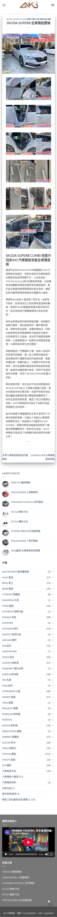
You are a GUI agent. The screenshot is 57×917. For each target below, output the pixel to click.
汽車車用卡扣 (9, 771)
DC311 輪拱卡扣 (19, 521)
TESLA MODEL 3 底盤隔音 (24, 492)
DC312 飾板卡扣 (19, 511)
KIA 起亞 (6, 645)
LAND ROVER (9, 651)
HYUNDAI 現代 (10, 628)
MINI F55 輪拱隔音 (21, 482)
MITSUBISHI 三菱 (11, 691)
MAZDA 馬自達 (10, 674)
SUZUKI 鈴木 (9, 742)
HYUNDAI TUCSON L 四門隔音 (27, 501)
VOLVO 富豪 (8, 759)
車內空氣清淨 (9, 793)
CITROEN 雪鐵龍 (11, 594)
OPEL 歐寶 (7, 702)
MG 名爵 (6, 679)
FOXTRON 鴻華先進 (12, 611)
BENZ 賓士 (7, 583)
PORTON (7, 719)
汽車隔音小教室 (10, 776)
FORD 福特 (8, 605)
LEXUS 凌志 (8, 657)
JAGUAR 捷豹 (9, 639)
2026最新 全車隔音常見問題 (25, 550)
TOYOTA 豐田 (9, 753)
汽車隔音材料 (9, 782)
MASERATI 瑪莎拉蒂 (12, 668)
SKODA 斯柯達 (25, 19)
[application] (28, 842)
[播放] (6, 854)
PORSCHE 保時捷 (11, 714)
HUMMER (7, 622)
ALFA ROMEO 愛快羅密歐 (15, 571)
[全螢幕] (51, 854)
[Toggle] (53, 571)
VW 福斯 (6, 765)
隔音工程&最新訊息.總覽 (41, 19)
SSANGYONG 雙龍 (11, 731)
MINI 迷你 (7, 685)
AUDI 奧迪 (7, 577)
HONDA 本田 (9, 617)
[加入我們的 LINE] (51, 903)
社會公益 (7, 788)
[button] (4, 5)
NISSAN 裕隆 (8, 696)
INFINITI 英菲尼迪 (11, 634)
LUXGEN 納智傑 (10, 662)
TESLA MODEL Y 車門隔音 (24, 540)
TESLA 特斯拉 (9, 748)
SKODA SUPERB (12, 19)
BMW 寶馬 (7, 588)
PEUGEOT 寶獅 (10, 708)
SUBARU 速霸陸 (10, 736)
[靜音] (46, 854)
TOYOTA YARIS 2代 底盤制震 (25, 531)
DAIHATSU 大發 (10, 600)
